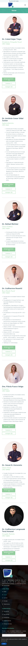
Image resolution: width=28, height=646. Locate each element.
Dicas (5, 591)
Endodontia (6, 617)
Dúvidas (5, 601)
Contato (5, 597)
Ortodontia (6, 611)
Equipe (5, 594)
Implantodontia (7, 620)
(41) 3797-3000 (14, 1)
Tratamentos (7, 604)
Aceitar (4, 643)
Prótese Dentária (8, 623)
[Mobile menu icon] (25, 5)
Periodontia (6, 614)
